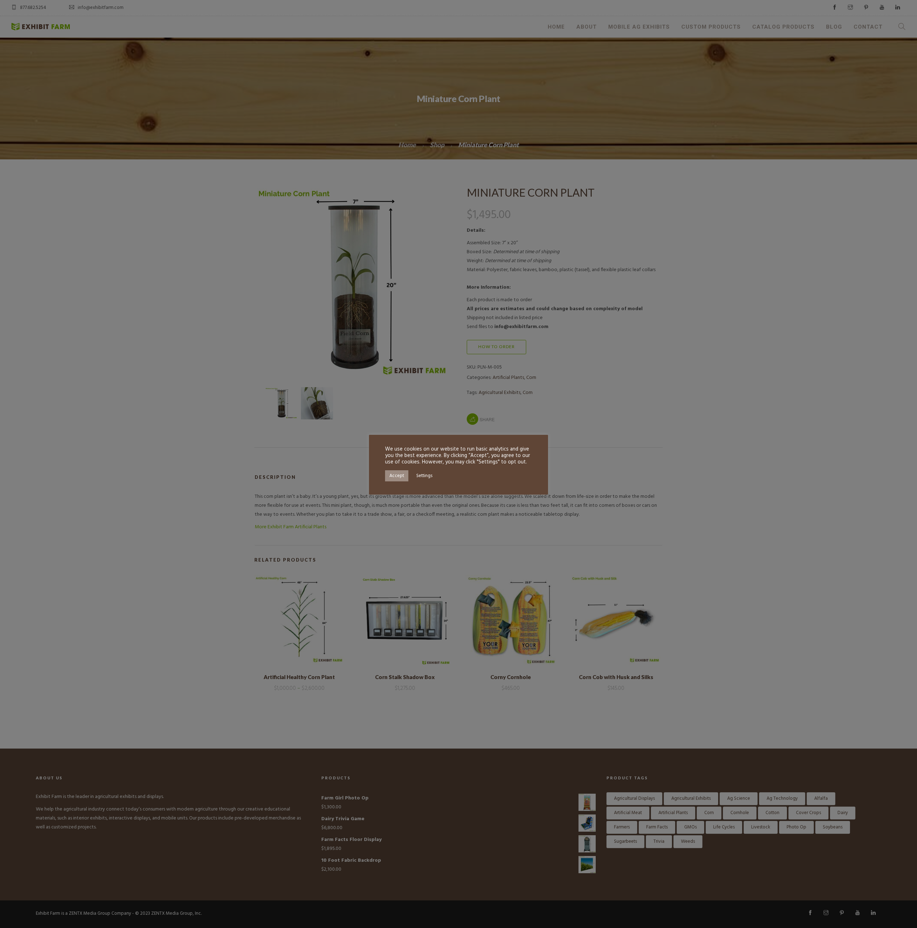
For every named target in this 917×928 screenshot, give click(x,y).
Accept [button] (396, 476)
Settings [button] (424, 476)
